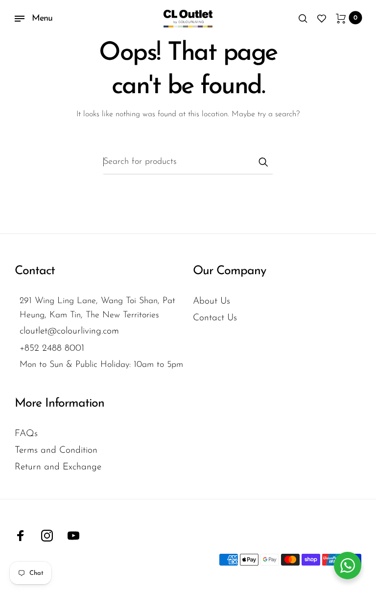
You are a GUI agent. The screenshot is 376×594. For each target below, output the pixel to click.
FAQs (26, 434)
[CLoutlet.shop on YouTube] (73, 536)
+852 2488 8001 (52, 348)
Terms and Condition (56, 450)
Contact (35, 271)
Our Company (229, 271)
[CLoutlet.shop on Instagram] (47, 536)
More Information (59, 403)
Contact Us (215, 318)
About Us (211, 301)
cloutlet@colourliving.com (69, 331)
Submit (263, 162)
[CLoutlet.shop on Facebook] (20, 536)
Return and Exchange (58, 467)
